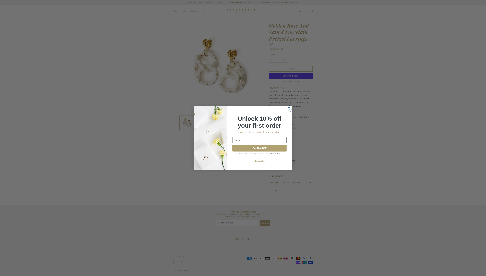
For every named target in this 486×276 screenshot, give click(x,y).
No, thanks (260, 160)
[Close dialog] (289, 109)
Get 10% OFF (259, 148)
